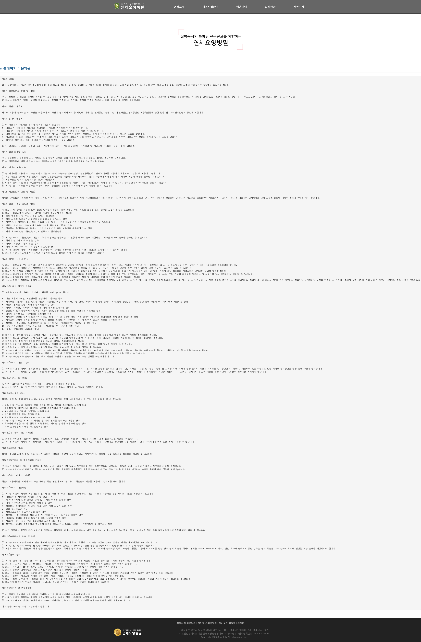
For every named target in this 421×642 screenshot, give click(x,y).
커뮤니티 (299, 6)
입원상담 (270, 6)
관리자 (240, 623)
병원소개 (179, 6)
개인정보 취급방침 (207, 623)
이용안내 (241, 6)
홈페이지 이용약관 (186, 623)
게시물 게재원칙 (227, 623)
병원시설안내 (210, 6)
